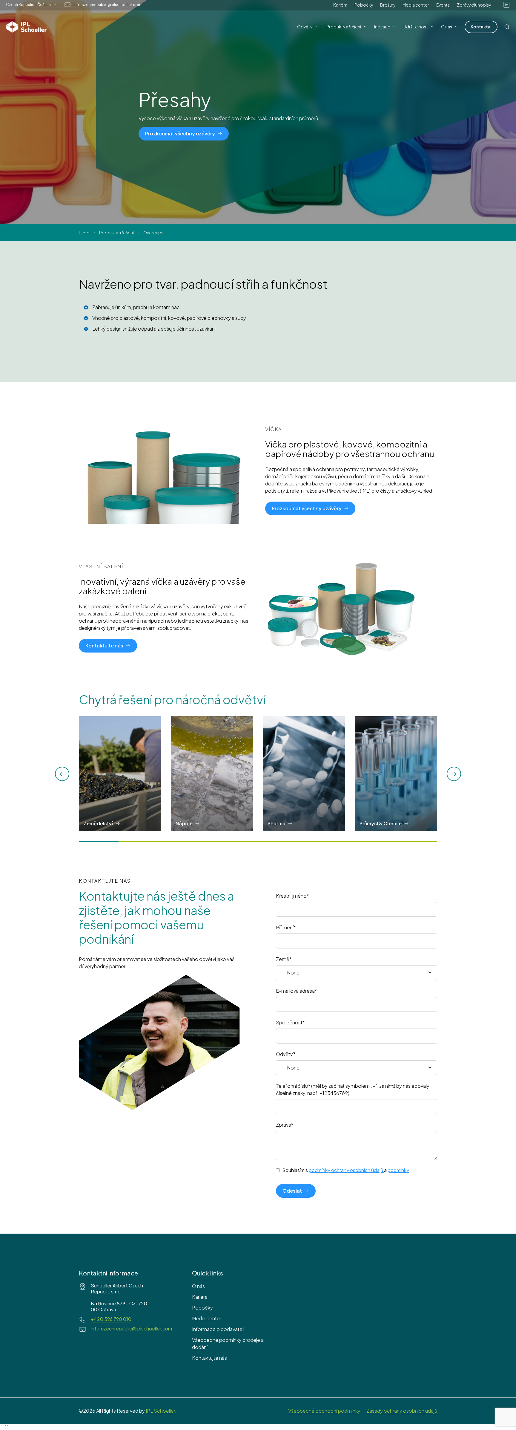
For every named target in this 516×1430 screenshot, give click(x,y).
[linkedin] (506, 4)
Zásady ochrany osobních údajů (401, 1411)
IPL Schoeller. (161, 1411)
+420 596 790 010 (111, 1319)
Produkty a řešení (116, 232)
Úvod (84, 232)
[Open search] (507, 27)
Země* (283, 959)
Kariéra (340, 4)
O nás (198, 1286)
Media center (416, 4)
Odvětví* (286, 1054)
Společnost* (290, 1022)
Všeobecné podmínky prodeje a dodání (228, 1343)
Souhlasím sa (345, 1170)
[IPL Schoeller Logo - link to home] (27, 26)
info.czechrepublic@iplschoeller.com (107, 5)
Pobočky (363, 4)
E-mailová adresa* (296, 991)
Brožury (387, 4)
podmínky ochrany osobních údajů (346, 1170)
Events (443, 4)
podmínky (398, 1170)
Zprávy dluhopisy (474, 4)
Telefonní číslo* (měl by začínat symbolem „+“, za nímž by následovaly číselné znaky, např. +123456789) (352, 1089)
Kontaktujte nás (209, 1358)
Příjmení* (286, 927)
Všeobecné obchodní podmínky (324, 1411)
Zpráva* (284, 1125)
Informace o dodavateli (218, 1329)
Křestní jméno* (292, 896)
